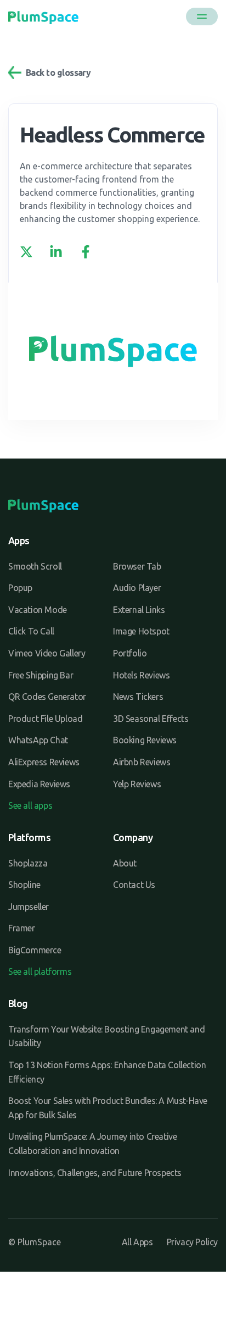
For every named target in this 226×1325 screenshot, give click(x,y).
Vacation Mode (37, 610)
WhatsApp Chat (38, 740)
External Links (139, 610)
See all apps (30, 805)
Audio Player (137, 588)
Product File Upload (45, 719)
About (125, 863)
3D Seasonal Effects (150, 719)
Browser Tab (137, 566)
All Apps (137, 1242)
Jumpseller (28, 907)
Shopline (24, 885)
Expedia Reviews (39, 784)
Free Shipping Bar (40, 675)
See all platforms (39, 971)
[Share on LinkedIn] (56, 251)
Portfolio (129, 653)
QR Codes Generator (47, 697)
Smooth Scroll (35, 566)
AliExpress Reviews (44, 762)
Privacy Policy (192, 1242)
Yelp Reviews (137, 784)
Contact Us (134, 885)
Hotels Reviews (141, 675)
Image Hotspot (141, 631)
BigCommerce (34, 950)
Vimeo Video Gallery (46, 653)
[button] (202, 16)
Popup (20, 588)
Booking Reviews (145, 740)
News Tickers (138, 697)
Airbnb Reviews (141, 762)
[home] (43, 17)
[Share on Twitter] (26, 251)
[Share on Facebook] (85, 251)
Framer (21, 928)
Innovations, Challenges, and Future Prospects (95, 1173)
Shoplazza (27, 863)
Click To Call (31, 631)
